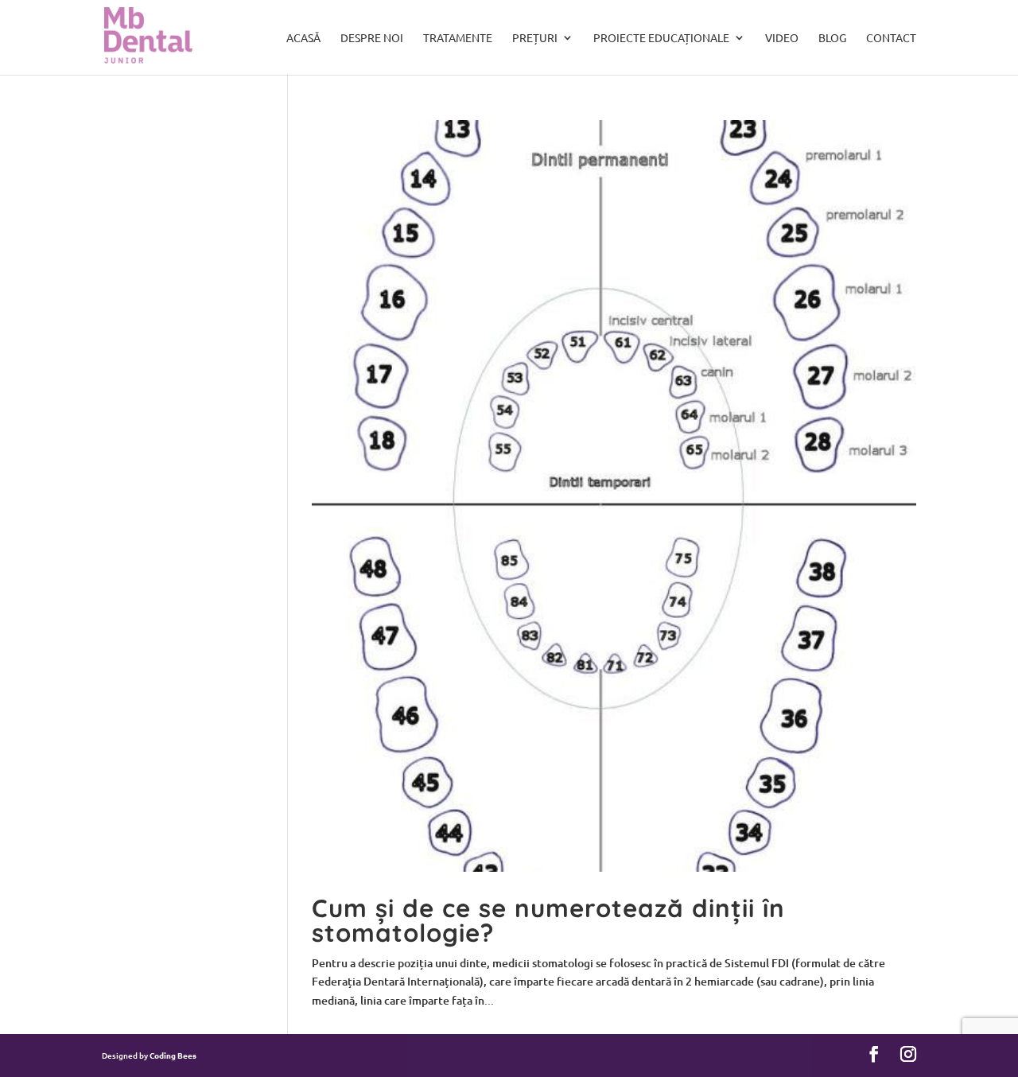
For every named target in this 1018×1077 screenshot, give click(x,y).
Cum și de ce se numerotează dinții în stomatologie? (548, 920)
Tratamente (457, 38)
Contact (891, 38)
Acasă (303, 38)
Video (781, 38)
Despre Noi (371, 38)
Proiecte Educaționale (661, 38)
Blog (832, 38)
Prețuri (535, 38)
